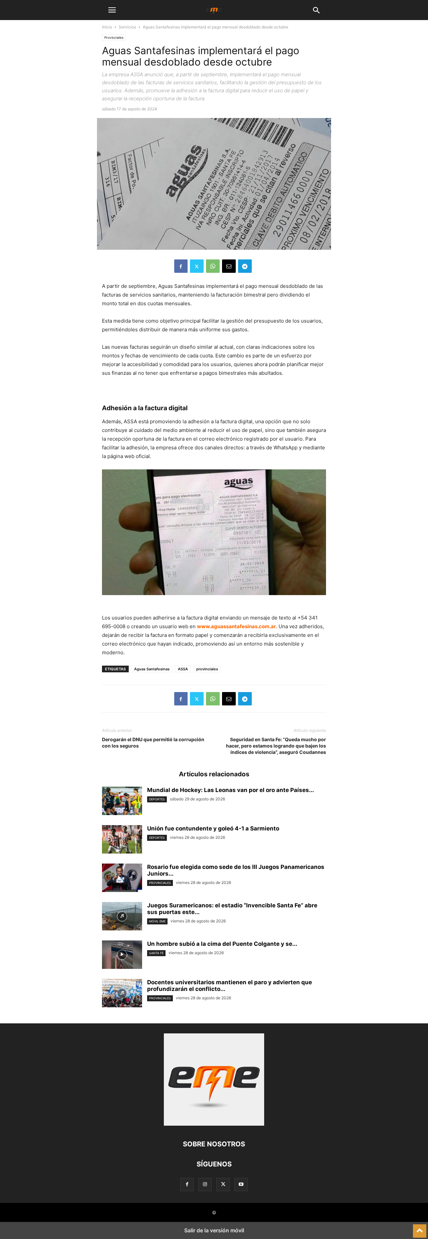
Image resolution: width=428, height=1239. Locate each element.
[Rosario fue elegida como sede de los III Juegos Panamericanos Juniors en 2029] (122, 879)
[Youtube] (241, 1184)
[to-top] (419, 1228)
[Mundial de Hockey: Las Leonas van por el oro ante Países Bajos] (122, 802)
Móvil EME (157, 921)
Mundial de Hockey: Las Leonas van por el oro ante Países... (230, 790)
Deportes (157, 799)
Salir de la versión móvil (214, 1230)
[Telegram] (245, 266)
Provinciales (113, 37)
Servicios (127, 26)
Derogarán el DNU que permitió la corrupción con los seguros (153, 743)
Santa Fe (156, 953)
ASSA (183, 669)
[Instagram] (205, 1184)
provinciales (207, 669)
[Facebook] (181, 266)
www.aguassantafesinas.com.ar (236, 626)
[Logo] (214, 1124)
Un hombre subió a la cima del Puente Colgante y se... (222, 943)
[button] (112, 10)
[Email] (229, 266)
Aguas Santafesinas (152, 669)
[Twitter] (197, 266)
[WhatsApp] (213, 266)
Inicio (107, 26)
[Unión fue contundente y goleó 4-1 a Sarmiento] (122, 840)
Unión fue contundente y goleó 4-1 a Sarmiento (213, 828)
